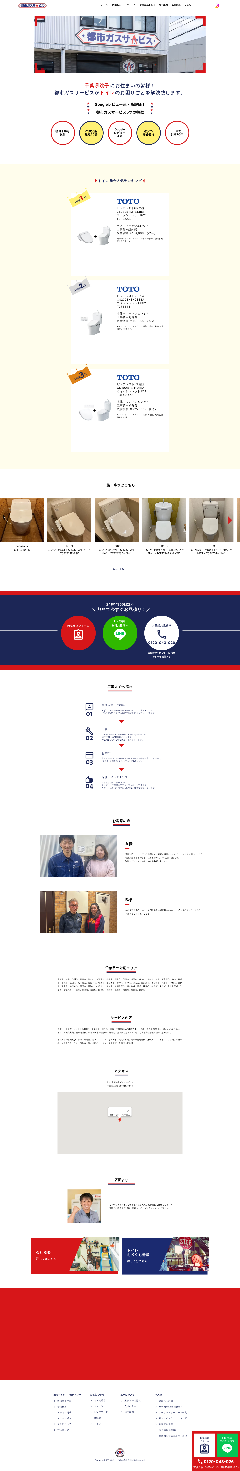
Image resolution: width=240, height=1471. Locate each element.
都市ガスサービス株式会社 (116, 1460)
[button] (187, 5)
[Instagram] (216, 5)
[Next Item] (228, 520)
